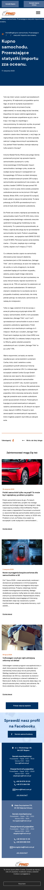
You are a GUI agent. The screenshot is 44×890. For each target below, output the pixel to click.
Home (7, 33)
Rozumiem (22, 884)
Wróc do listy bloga (34, 440)
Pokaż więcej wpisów (22, 706)
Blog (11, 33)
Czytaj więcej (7, 529)
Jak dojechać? (22, 795)
